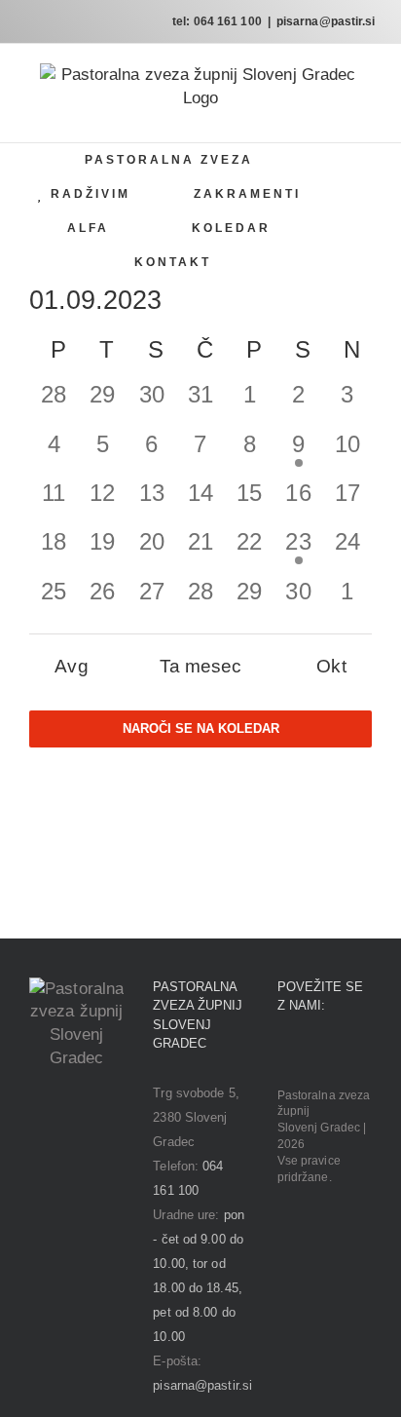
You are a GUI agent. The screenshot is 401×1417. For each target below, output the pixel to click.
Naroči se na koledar (201, 728)
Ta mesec (201, 666)
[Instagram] (310, 1054)
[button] (280, 263)
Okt (331, 666)
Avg (71, 666)
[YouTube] (338, 1054)
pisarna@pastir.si (326, 21)
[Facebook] (283, 1054)
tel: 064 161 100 (217, 21)
